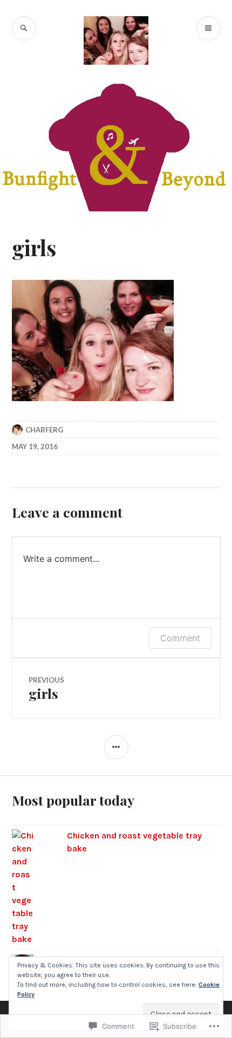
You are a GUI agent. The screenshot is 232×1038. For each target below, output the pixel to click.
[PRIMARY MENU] (208, 28)
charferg (44, 429)
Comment (180, 638)
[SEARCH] (24, 28)
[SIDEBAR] (116, 747)
